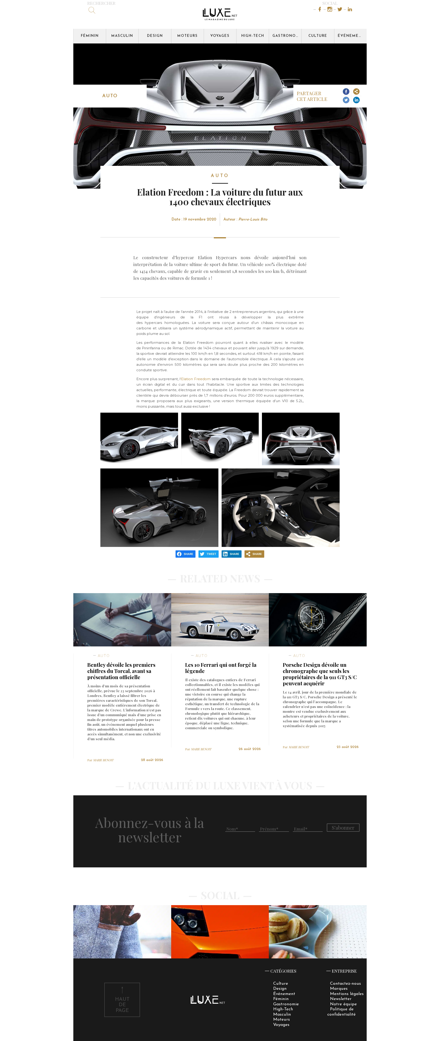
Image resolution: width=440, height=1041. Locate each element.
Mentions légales (347, 994)
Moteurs (187, 36)
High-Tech (252, 36)
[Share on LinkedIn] (356, 100)
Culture (317, 36)
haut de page (122, 1005)
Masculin (122, 36)
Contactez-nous (345, 984)
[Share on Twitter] (346, 100)
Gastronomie (286, 36)
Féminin (90, 36)
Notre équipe (343, 1004)
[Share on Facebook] (346, 92)
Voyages (220, 36)
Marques (339, 989)
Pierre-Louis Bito (252, 219)
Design (155, 36)
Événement (351, 36)
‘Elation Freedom (195, 379)
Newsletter (341, 999)
